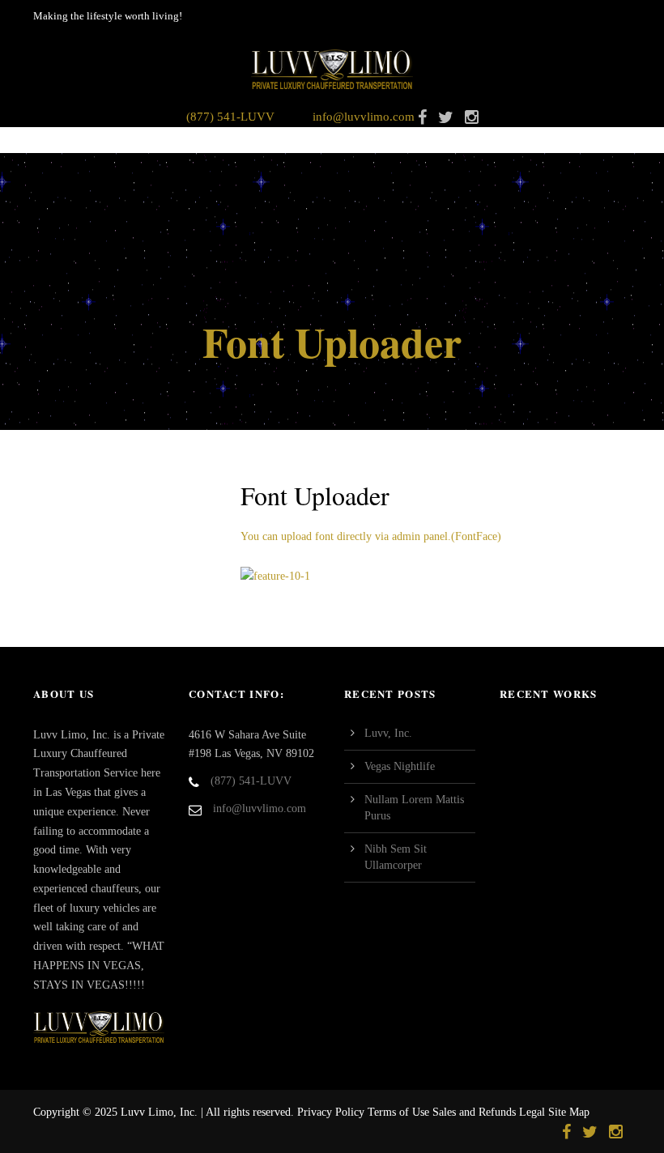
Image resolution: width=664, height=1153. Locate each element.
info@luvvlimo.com (364, 116)
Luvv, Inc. (388, 733)
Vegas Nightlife (399, 766)
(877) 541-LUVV (230, 116)
